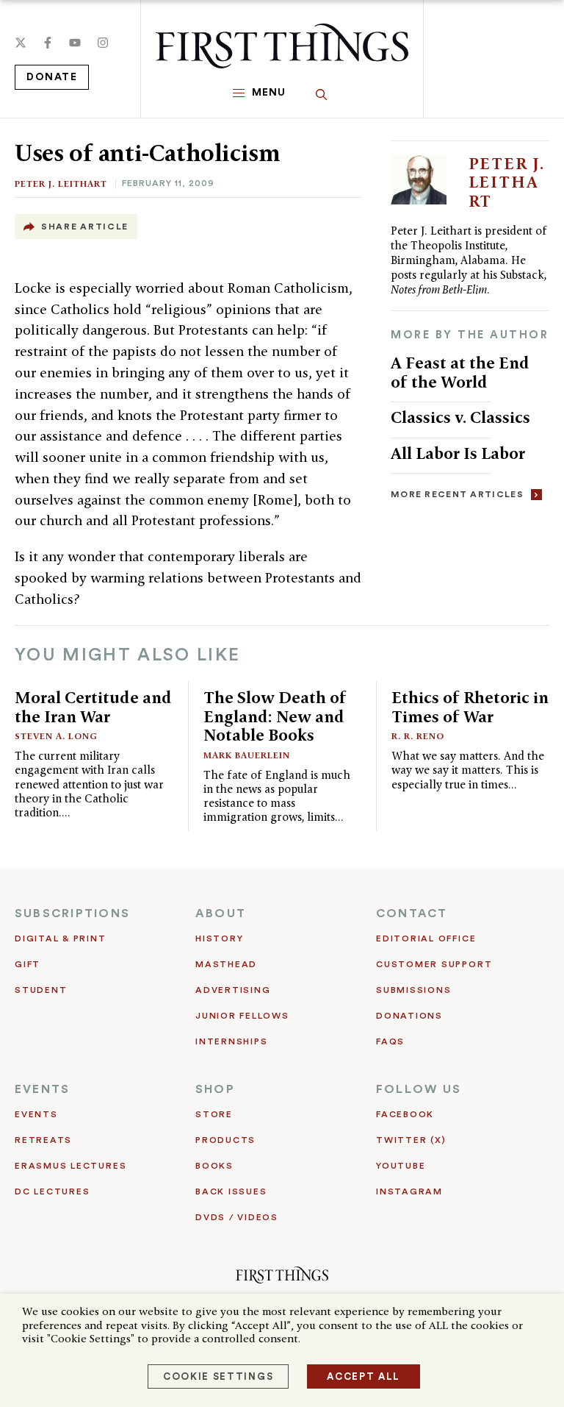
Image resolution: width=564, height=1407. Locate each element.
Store (214, 1114)
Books (214, 1165)
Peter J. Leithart (61, 183)
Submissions (413, 990)
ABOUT (220, 913)
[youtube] (75, 43)
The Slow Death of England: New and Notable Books (275, 716)
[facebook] (48, 43)
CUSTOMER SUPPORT (434, 964)
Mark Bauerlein (246, 755)
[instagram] (103, 43)
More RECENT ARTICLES (457, 494)
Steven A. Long (56, 735)
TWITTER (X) (411, 1140)
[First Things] (282, 46)
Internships (231, 1041)
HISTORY (219, 938)
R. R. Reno (417, 735)
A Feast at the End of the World (460, 372)
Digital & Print (60, 938)
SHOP (215, 1089)
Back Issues (231, 1191)
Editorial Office (426, 938)
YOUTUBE (400, 1165)
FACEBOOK (405, 1114)
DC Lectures (52, 1191)
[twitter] (20, 43)
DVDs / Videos (236, 1217)
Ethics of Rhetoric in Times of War (470, 707)
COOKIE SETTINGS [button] (218, 1376)
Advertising (232, 990)
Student (41, 990)
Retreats (43, 1140)
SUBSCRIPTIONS (72, 913)
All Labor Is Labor (458, 453)
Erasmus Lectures (70, 1165)
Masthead (226, 964)
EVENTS (42, 1089)
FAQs (390, 1041)
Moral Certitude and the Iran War (93, 707)
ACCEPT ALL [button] (363, 1376)
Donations (409, 1015)
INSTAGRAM (409, 1191)
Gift (27, 964)
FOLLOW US (418, 1089)
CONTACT (412, 913)
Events (36, 1114)
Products (225, 1140)
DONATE (51, 77)
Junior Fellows (242, 1015)
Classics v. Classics (460, 417)
